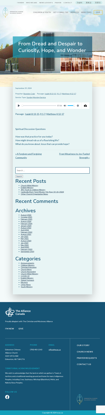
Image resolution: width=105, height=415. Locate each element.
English (79, 3)
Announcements (27, 263)
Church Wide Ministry (29, 185)
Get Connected (60, 12)
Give (98, 12)
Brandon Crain (29, 94)
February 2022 (26, 232)
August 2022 (26, 228)
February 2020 (26, 249)
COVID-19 (25, 276)
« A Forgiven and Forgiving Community (28, 155)
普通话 (98, 3)
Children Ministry (27, 265)
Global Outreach (27, 280)
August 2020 (26, 241)
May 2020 (25, 245)
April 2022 (25, 230)
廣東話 (88, 3)
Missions (24, 282)
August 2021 (26, 234)
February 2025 (26, 219)
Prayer (58, 3)
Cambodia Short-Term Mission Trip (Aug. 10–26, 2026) (42, 192)
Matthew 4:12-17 (69, 94)
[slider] (39, 105)
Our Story (83, 345)
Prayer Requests (87, 358)
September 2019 (27, 251)
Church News (26, 269)
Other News (26, 284)
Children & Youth (42, 12)
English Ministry (27, 187)
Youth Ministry (27, 287)
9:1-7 (59, 94)
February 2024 (26, 223)
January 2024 (26, 226)
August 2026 (26, 215)
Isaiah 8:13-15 (50, 94)
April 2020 (25, 247)
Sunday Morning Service (36, 97)
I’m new (20, 3)
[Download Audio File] (85, 105)
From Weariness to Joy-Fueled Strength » (74, 155)
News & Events (46, 3)
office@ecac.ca (55, 349)
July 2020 (24, 243)
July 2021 (24, 236)
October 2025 (26, 217)
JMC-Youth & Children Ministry (33, 190)
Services (75, 12)
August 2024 (26, 221)
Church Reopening (28, 272)
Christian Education (28, 267)
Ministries (86, 12)
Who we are (31, 3)
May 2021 (25, 238)
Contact (68, 3)
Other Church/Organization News (34, 194)
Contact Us (84, 364)
